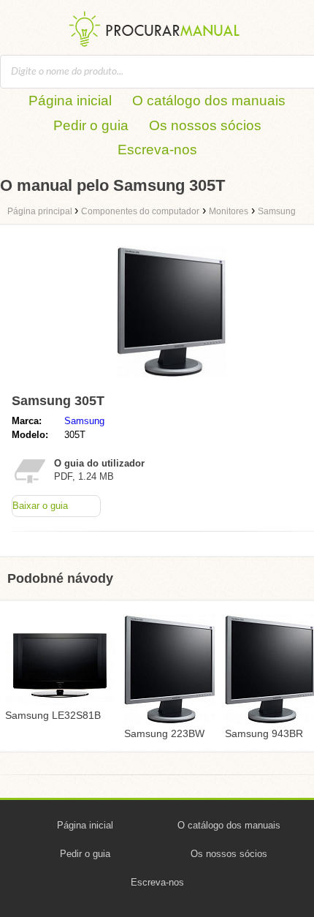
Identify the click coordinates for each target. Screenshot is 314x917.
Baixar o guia (40, 505)
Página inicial (70, 100)
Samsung (84, 420)
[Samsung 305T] (171, 380)
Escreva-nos (157, 149)
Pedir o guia (91, 125)
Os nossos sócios (205, 125)
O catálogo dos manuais (209, 100)
